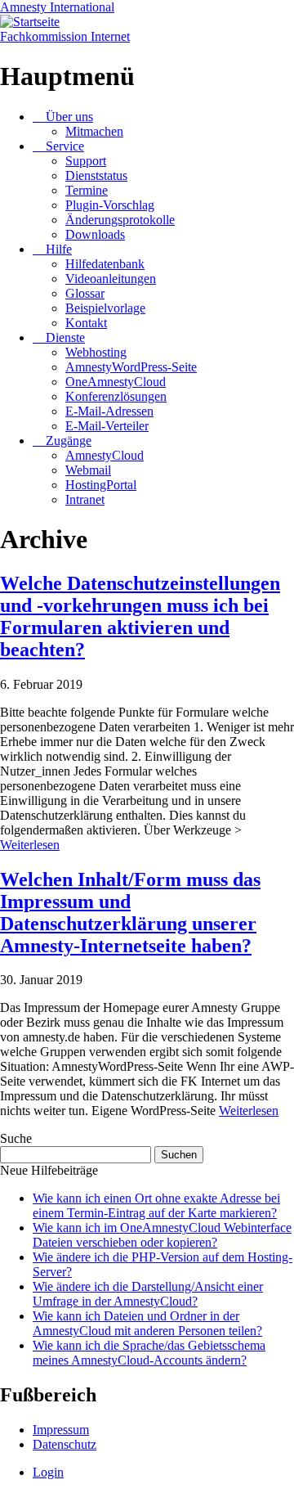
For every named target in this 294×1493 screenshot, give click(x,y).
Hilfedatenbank (105, 264)
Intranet (85, 499)
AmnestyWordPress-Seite (131, 367)
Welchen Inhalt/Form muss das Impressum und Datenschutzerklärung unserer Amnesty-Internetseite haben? (130, 912)
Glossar (85, 293)
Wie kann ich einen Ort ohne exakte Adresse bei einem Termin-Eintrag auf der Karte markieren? (156, 1205)
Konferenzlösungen (116, 396)
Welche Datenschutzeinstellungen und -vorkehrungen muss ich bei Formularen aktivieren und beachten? (140, 616)
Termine (86, 190)
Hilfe (59, 249)
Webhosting (96, 352)
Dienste (65, 337)
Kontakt (86, 323)
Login (48, 1472)
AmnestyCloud (104, 455)
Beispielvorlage (105, 308)
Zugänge (68, 440)
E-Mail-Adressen (109, 411)
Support (85, 161)
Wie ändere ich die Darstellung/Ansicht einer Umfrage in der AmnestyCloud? (148, 1293)
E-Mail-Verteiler (107, 426)
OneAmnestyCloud (115, 382)
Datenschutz (64, 1444)
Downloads (95, 234)
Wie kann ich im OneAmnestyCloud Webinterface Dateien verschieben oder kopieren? (162, 1235)
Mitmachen (94, 131)
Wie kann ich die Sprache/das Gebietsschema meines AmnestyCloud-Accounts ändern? (149, 1352)
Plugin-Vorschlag (109, 205)
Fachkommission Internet (65, 36)
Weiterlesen (30, 845)
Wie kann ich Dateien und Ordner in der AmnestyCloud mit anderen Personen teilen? (147, 1323)
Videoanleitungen (110, 279)
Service (65, 146)
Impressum (61, 1430)
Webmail (88, 470)
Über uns (69, 117)
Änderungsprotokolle (120, 220)
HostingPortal (100, 485)
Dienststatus (96, 175)
